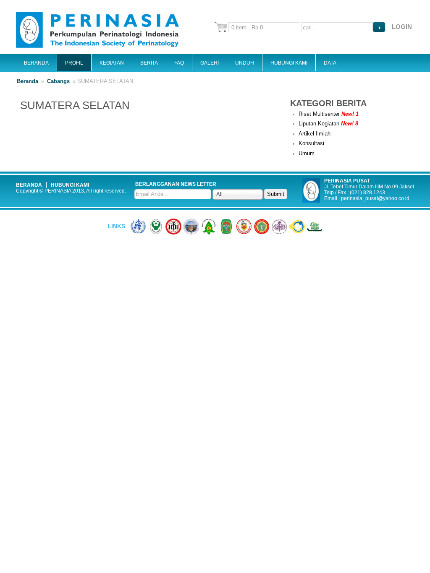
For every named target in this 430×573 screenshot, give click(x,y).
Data (330, 63)
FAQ (179, 63)
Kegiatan (112, 63)
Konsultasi (311, 143)
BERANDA (29, 185)
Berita (149, 63)
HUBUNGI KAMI (70, 185)
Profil (74, 63)
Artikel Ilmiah (314, 133)
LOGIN (402, 26)
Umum (307, 153)
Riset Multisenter (329, 114)
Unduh (244, 63)
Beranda (36, 63)
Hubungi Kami (288, 63)
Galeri (209, 63)
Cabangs (58, 81)
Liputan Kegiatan (328, 123)
